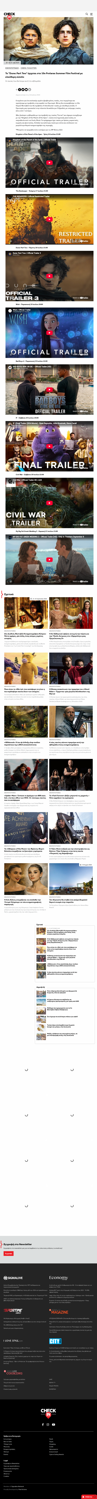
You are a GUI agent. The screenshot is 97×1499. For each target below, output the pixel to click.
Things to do (8, 1444)
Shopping (52, 1444)
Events (6, 1454)
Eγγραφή (8, 1253)
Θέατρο (6, 1452)
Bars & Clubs (8, 1441)
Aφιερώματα (53, 1449)
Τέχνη (51, 1441)
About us (7, 1474)
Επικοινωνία (8, 1471)
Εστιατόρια (7, 1439)
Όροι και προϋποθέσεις (12, 1466)
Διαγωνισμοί (53, 1452)
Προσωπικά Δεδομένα (11, 1469)
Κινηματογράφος (12, 68)
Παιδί (51, 1439)
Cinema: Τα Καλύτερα (29, 68)
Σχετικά (9, 594)
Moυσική (7, 1447)
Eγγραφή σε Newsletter (12, 1463)
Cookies (6, 1476)
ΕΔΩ (60, 130)
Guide (51, 1447)
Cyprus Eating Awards (56, 1454)
